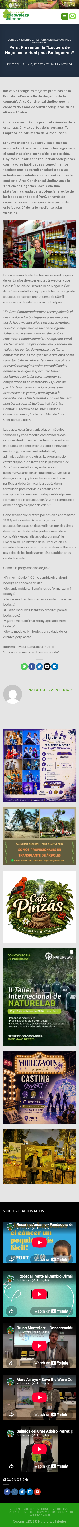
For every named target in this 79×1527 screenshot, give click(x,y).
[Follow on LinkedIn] (29, 1492)
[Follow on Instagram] (14, 1492)
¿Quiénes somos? (22, 1509)
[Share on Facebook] (31, 666)
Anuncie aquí (40, 1515)
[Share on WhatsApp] (24, 666)
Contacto (65, 1512)
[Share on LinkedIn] (54, 666)
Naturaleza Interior (58, 64)
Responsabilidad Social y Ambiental (51, 41)
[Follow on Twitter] (22, 1492)
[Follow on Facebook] (7, 1492)
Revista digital (16, 1512)
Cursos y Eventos (20, 40)
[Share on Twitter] (39, 666)
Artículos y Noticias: (52, 1509)
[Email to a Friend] (47, 666)
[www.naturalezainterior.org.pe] (26, 16)
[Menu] (64, 16)
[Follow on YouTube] (37, 1492)
